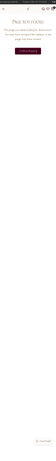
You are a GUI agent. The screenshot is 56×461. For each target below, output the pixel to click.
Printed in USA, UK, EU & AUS (34, 2)
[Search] (43, 9)
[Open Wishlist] (48, 9)
